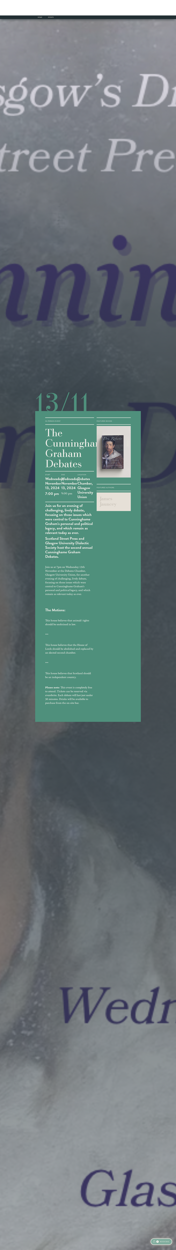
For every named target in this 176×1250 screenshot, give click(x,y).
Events (51, 17)
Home (40, 17)
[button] (161, 1241)
